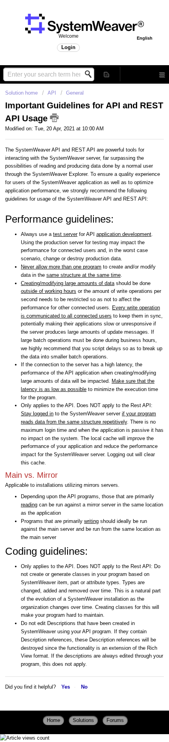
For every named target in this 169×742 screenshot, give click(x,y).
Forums (115, 720)
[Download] (70, 390)
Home (53, 720)
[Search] (90, 74)
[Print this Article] (54, 117)
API (52, 93)
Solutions (83, 720)
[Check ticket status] (107, 74)
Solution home (22, 93)
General (75, 93)
